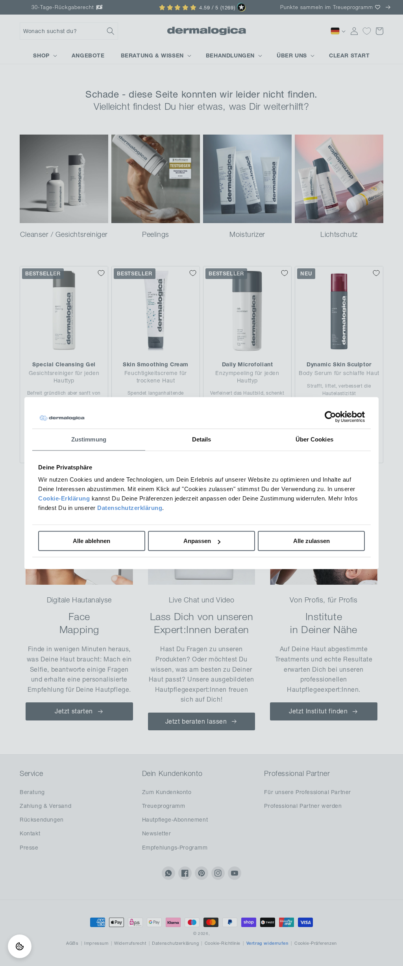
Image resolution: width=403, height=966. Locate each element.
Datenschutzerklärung (129, 507)
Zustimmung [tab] (88, 439)
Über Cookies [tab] (314, 439)
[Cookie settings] (19, 946)
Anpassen (197, 540)
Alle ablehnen (91, 540)
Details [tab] (201, 439)
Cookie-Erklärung (64, 498)
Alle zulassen (311, 540)
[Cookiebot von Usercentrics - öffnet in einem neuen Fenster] (330, 417)
